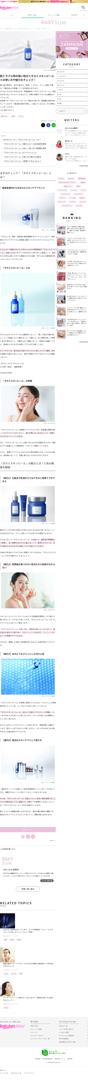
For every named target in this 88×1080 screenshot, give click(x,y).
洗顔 (21, 973)
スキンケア (8, 113)
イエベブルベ (78, 194)
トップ (10, 15)
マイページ (33, 1032)
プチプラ (62, 198)
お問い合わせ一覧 (16, 1073)
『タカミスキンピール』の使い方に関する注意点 (22, 157)
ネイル (59, 94)
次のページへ (28, 829)
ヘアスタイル (65, 194)
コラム (59, 99)
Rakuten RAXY (9, 8)
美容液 (13, 116)
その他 (59, 103)
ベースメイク (61, 76)
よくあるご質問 (64, 1032)
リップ (83, 190)
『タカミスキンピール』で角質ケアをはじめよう (22, 161)
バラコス (20, 116)
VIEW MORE (83, 166)
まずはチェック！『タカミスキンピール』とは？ (22, 139)
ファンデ (82, 202)
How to (6, 973)
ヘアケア (60, 90)
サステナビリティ (29, 1073)
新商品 (19, 939)
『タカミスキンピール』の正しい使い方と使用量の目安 (24, 148)
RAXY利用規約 (63, 1039)
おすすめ (14, 973)
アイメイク (60, 81)
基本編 (83, 182)
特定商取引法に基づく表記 (67, 1042)
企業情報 (37, 1059)
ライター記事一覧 (47, 881)
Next (52, 840)
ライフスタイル (66, 206)
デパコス (72, 202)
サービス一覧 (4, 1073)
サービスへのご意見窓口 (66, 1035)
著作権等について (60, 1059)
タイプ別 (78, 206)
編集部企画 (81, 178)
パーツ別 (72, 198)
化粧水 (82, 198)
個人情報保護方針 (47, 1059)
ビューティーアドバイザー (38, 1039)
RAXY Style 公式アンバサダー (67, 182)
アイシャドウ (62, 190)
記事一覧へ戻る (28, 889)
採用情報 (69, 1059)
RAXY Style (32, 15)
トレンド (73, 190)
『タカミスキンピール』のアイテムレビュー (20, 152)
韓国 (6, 939)
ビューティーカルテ (36, 1035)
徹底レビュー (4, 116)
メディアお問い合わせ (66, 1029)
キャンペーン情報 (54, 15)
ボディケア (60, 85)
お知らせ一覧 (63, 1026)
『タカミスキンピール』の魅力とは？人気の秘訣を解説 (24, 144)
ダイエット (62, 202)
